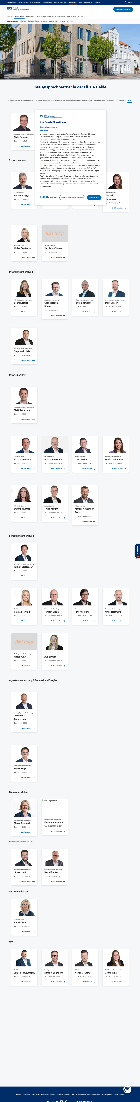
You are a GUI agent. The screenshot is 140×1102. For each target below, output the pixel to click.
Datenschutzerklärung (48, 127)
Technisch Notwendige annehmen (72, 197)
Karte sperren (119, 1095)
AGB (72, 1095)
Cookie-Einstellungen (48, 197)
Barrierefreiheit (81, 1095)
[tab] (10, 16)
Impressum (26, 1095)
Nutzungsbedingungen (48, 1095)
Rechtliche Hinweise (63, 1095)
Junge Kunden (23, 2)
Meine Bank (72, 2)
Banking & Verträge (60, 2)
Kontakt (18, 1095)
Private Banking (35, 2)
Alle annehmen (94, 197)
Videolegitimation (107, 1095)
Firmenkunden (47, 2)
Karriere (97, 2)
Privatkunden (11, 2)
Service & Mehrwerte (85, 2)
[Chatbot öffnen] (127, 1089)
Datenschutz (35, 1095)
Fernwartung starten (94, 1095)
